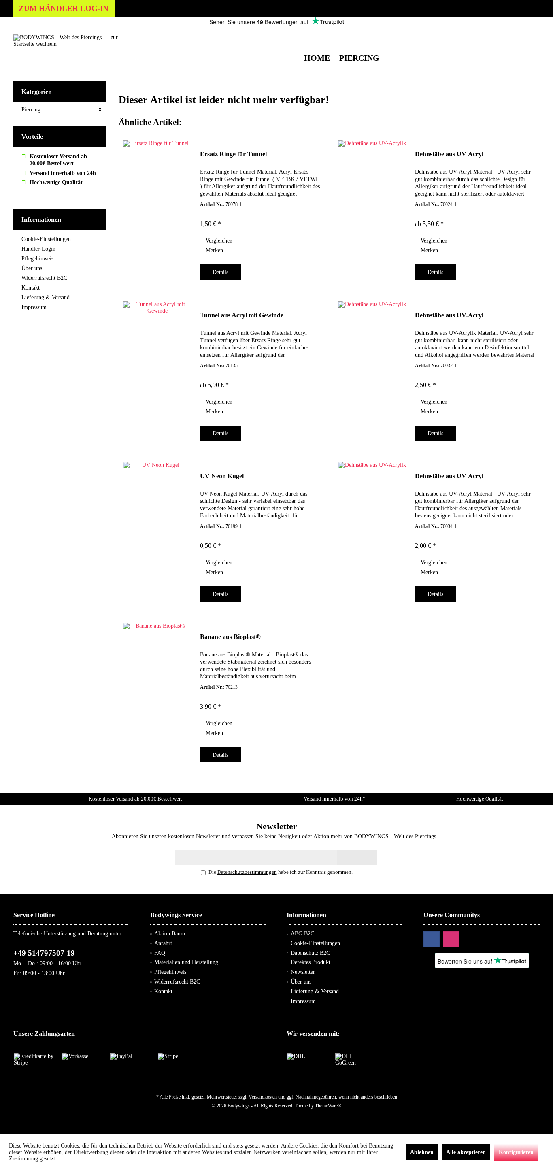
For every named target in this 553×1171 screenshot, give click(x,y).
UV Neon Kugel (222, 476)
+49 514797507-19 (44, 953)
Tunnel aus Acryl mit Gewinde (241, 315)
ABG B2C (302, 933)
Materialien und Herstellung (186, 962)
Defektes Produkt (310, 962)
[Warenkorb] (531, 34)
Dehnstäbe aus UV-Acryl (449, 154)
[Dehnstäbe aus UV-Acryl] (372, 207)
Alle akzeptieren (466, 1152)
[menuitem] (531, 34)
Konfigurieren (516, 1152)
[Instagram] (451, 939)
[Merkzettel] (515, 34)
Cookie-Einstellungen (46, 239)
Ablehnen (422, 1152)
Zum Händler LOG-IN (63, 8)
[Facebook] (431, 939)
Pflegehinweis (37, 258)
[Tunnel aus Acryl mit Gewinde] (157, 368)
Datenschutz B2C (310, 953)
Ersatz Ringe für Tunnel (233, 154)
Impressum (34, 307)
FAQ (159, 953)
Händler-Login (38, 249)
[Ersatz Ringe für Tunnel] (157, 207)
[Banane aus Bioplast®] (157, 690)
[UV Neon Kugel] (157, 529)
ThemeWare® (328, 1106)
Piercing (30, 109)
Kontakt (30, 288)
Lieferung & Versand (45, 297)
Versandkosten (263, 1097)
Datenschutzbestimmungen (247, 872)
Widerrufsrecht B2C (44, 278)
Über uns (31, 268)
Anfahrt (163, 943)
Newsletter (303, 972)
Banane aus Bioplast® (230, 636)
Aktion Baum (169, 933)
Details (220, 272)
